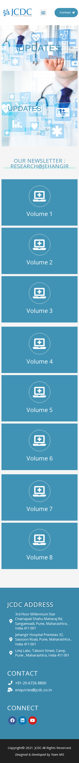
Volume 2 (40, 262)
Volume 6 (40, 458)
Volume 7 (40, 509)
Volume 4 (40, 361)
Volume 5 (40, 410)
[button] (43, 12)
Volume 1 (40, 214)
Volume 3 (40, 311)
